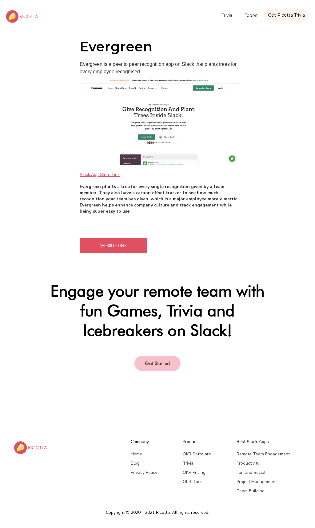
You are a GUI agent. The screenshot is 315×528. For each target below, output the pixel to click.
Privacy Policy (144, 472)
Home (136, 454)
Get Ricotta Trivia (286, 15)
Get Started (157, 363)
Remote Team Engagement (263, 454)
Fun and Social (251, 472)
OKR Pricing (194, 472)
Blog (135, 463)
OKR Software (197, 454)
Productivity (248, 463)
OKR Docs (192, 482)
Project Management (257, 482)
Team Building (251, 491)
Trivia (226, 15)
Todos (251, 15)
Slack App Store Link (100, 174)
